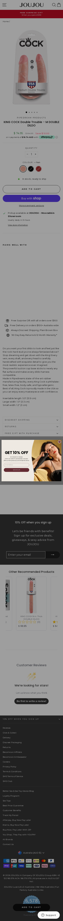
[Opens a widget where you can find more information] (48, 915)
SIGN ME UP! (16, 470)
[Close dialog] (59, 441)
